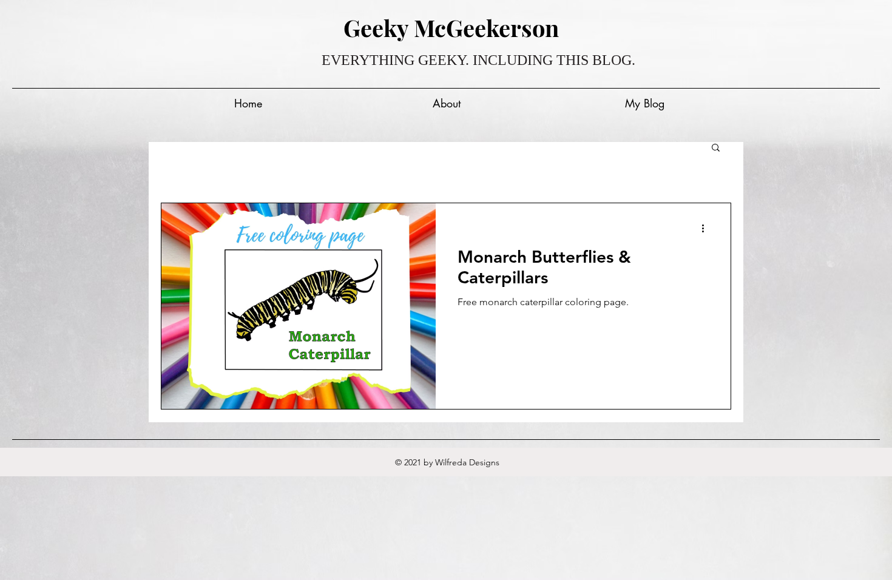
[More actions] (707, 228)
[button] (715, 148)
